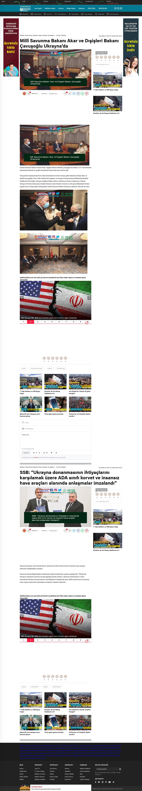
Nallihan (101, 750)
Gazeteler (25, 14)
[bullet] (46, 453)
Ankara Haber (118, 750)
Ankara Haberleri (85, 771)
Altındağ (63, 745)
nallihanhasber (108, 750)
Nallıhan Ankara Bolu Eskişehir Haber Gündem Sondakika (37, 35)
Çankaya (88, 745)
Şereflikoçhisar (85, 748)
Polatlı (67, 748)
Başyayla (102, 756)
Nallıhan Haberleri (85, 768)
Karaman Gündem (39, 753)
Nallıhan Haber (50, 8)
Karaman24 (78, 753)
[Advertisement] (71, 25)
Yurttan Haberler (61, 35)
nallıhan (49, 368)
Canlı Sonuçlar (114, 14)
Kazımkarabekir (89, 756)
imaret (46, 756)
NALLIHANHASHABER (92, 750)
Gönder (26, 453)
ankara (24, 368)
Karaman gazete (40, 758)
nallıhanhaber (61, 368)
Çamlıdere (82, 745)
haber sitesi (41, 745)
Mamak (57, 748)
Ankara (61, 8)
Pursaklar (72, 748)
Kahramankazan (30, 748)
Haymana (22, 748)
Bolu (30, 745)
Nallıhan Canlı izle (40, 774)
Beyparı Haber (99, 753)
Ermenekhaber (75, 756)
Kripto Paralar (54, 777)
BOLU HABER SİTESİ (40, 750)
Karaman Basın (109, 756)
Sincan (78, 748)
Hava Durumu (62, 14)
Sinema (67, 768)
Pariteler (52, 779)
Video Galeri (37, 14)
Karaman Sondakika (64, 753)
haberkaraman (61, 756)
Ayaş (67, 745)
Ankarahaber (49, 745)
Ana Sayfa (38, 8)
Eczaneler (101, 14)
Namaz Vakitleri (69, 774)
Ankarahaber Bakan (36, 368)
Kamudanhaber (39, 756)
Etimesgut (105, 745)
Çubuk (94, 745)
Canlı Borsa (75, 14)
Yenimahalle (93, 748)
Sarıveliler (96, 756)
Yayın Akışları (88, 14)
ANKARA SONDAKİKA (54, 750)
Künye (21, 768)
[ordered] (44, 453)
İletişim (22, 779)
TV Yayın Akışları (40, 771)
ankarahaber (34, 687)
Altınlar (52, 774)
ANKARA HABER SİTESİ (27, 750)
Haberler (82, 8)
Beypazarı (76, 745)
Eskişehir (35, 745)
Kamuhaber (31, 756)
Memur (118, 753)
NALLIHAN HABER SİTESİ (111, 748)
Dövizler (52, 771)
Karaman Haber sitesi (26, 753)
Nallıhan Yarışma (39, 777)
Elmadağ (98, 745)
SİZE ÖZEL (92, 8)
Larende (72, 753)
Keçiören (43, 748)
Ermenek (68, 756)
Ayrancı (82, 756)
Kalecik (38, 748)
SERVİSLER (103, 8)
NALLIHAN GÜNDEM (79, 750)
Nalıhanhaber (112, 753)
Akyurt (58, 745)
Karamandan (48, 753)
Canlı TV (49, 14)
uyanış (54, 756)
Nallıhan (22, 745)
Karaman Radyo (31, 758)
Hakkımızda (23, 771)
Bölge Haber (71, 8)
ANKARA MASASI (66, 750)
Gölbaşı (115, 745)
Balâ (71, 745)
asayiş (50, 756)
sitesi (54, 745)
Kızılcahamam (51, 748)
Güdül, (119, 745)
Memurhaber (23, 756)
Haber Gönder (24, 777)
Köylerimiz (68, 779)
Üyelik (21, 774)
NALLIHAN (100, 748)
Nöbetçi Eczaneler (40, 779)
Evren (110, 745)
